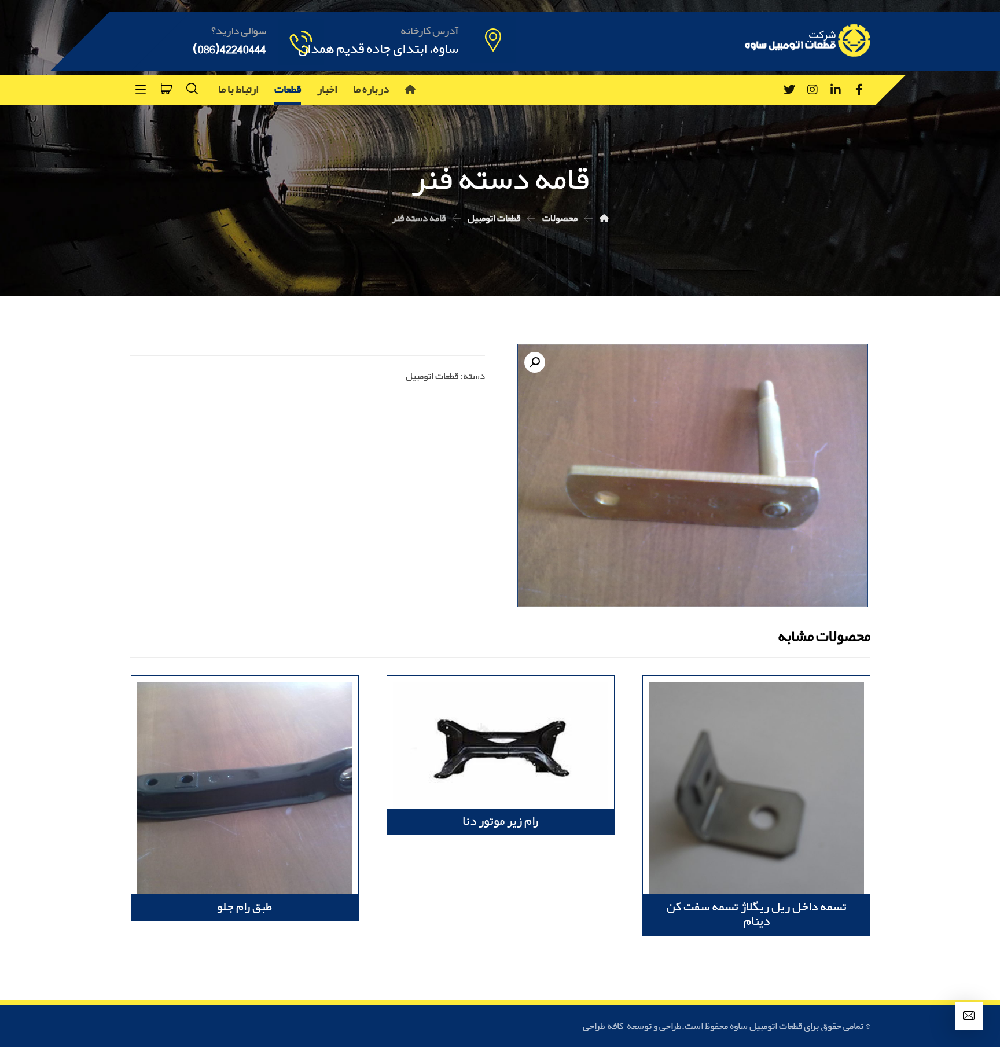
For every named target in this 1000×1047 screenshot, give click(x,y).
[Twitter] (789, 89)
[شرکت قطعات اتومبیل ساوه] (604, 218)
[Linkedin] (835, 89)
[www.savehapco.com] (806, 40)
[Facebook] (858, 89)
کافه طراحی (604, 1026)
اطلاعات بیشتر (818, 712)
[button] (534, 362)
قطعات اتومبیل (432, 376)
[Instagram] (812, 89)
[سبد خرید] (166, 87)
